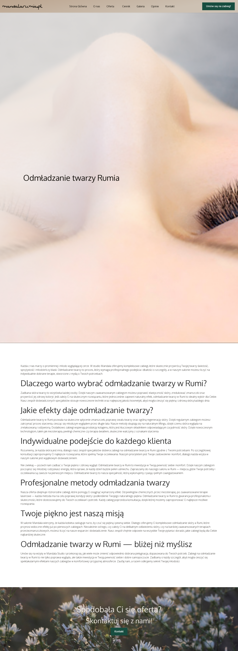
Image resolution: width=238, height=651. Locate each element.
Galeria (141, 6)
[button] (218, 6)
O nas (96, 6)
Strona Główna (78, 6)
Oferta (110, 6)
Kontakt (170, 6)
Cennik (126, 6)
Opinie (155, 6)
